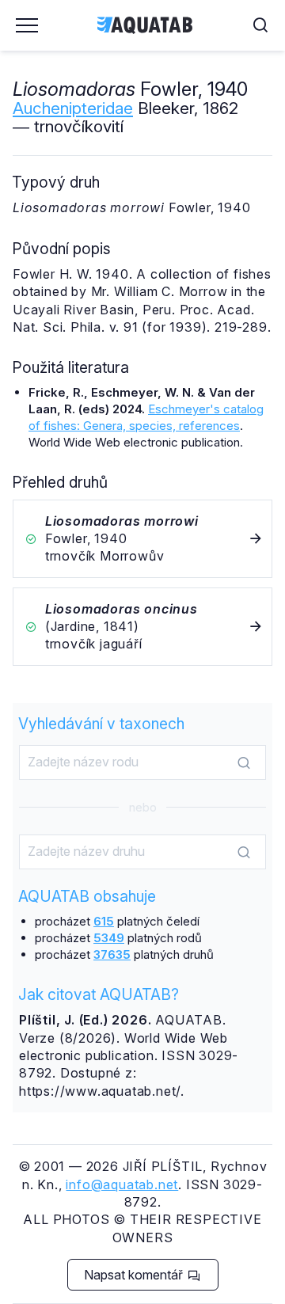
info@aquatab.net (122, 1184)
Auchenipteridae (73, 108)
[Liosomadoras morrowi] (142, 538)
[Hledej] (243, 763)
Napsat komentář (135, 1275)
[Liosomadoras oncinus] (142, 626)
